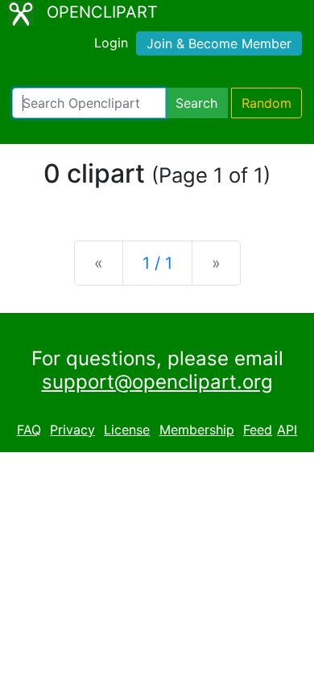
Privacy (72, 430)
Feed (257, 430)
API (287, 430)
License (127, 430)
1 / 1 (157, 263)
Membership (196, 430)
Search (196, 103)
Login (111, 43)
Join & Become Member (219, 43)
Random (266, 103)
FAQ (29, 430)
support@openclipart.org (157, 381)
